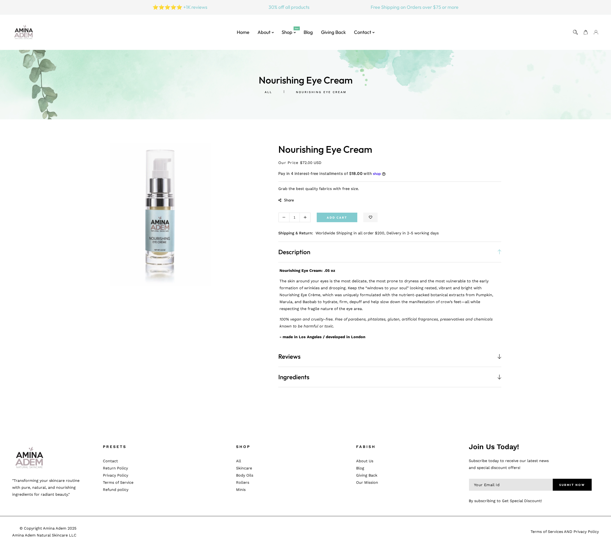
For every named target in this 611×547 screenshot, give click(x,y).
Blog (360, 468)
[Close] (588, 516)
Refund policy (115, 489)
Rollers (242, 482)
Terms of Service (118, 482)
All (268, 92)
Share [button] (289, 200)
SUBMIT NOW (572, 485)
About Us (364, 461)
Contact (110, 461)
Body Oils (244, 475)
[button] (586, 32)
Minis (241, 489)
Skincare (244, 468)
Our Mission (367, 482)
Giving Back (366, 475)
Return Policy (115, 468)
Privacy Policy (115, 475)
